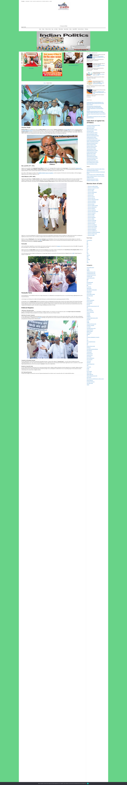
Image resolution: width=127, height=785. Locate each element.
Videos (43, 29)
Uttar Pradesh (89, 371)
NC (87, 338)
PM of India (31, 68)
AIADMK (88, 259)
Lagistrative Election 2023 (91, 323)
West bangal (89, 377)
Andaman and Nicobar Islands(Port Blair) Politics (95, 168)
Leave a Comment (89, 61)
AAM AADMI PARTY (90, 267)
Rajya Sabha (67, 129)
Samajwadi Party (90, 355)
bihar (88, 279)
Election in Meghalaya (92, 210)
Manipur (88, 334)
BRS (87, 285)
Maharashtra (94, 57)
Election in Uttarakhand (92, 224)
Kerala (88, 321)
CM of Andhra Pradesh (91, 294)
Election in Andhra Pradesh (93, 186)
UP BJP (88, 368)
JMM (87, 256)
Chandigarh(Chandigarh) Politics (92, 170)
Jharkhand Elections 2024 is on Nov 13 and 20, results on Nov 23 (99, 64)
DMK (88, 258)
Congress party (78, 168)
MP (87, 335)
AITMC (88, 269)
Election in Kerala (91, 204)
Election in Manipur (91, 208)
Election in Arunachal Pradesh (93, 187)
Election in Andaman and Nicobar (94, 232)
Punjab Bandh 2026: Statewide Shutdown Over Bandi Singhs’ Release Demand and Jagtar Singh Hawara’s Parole (95, 103)
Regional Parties (90, 353)
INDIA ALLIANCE (90, 310)
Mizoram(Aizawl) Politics (91, 147)
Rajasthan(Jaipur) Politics (91, 153)
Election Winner (90, 301)
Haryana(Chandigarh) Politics (92, 134)
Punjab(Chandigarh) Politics (92, 152)
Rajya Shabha (66, 29)
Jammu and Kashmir (95, 83)
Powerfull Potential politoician (92, 349)
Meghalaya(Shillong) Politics (92, 146)
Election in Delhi (91, 193)
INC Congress (89, 309)
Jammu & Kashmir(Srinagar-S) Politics (95, 176)
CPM (87, 262)
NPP (87, 343)
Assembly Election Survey (91, 275)
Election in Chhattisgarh (92, 192)
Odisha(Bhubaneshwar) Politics (92, 150)
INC (87, 307)
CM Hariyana (89, 292)
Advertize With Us (39, 1)
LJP (87, 250)
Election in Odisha (91, 214)
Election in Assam (91, 189)
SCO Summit (89, 356)
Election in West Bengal (92, 227)
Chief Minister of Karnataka (92, 289)
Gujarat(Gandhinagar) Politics (92, 132)
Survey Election (89, 359)
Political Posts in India (91, 346)
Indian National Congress (28, 130)
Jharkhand (99, 65)
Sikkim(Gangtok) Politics (91, 155)
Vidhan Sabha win (90, 374)
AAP (87, 246)
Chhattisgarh (89, 288)
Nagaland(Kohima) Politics (91, 149)
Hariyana (97, 92)
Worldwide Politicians (91, 381)
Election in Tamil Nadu (92, 220)
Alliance (88, 270)
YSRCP (88, 384)
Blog (52, 29)
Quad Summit (89, 352)
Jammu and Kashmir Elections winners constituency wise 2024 (99, 73)
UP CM (88, 369)
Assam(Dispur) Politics (91, 126)
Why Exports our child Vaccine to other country (95, 378)
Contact (31, 1)
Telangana (88, 362)
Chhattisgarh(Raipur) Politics (92, 129)
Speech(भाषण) (75, 29)
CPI (87, 261)
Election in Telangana (92, 221)
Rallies (70, 29)
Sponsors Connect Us (45, 1)
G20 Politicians (89, 303)
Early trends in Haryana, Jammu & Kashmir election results (98, 81)
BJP (40, 240)
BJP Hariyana (89, 283)
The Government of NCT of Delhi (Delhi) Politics (95, 174)
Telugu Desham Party (90, 364)
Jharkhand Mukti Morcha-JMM (92, 318)
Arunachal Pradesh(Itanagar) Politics (93, 125)
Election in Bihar (91, 190)
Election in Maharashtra (92, 207)
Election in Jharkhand (92, 201)
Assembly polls (100, 91)
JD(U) (88, 249)
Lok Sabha (56, 29)
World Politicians (90, 380)
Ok (87, 783)
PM (87, 344)
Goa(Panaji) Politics (90, 131)
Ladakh (88, 322)
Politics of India (48, 29)
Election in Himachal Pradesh (93, 199)
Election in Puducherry (92, 229)
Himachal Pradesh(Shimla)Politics (93, 135)
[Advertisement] (63, 18)
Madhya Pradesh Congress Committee (45, 172)
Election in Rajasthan (91, 217)
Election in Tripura (91, 223)
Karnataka (88, 319)
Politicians (86, 29)
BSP (87, 244)
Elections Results (81, 29)
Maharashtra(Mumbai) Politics (92, 143)
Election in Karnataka (92, 202)
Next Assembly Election (100, 57)
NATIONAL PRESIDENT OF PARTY (93, 337)
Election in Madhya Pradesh (93, 205)
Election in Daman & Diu (92, 233)
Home (40, 29)
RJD (87, 243)
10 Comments (89, 79)
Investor (34, 1)
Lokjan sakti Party (90, 329)
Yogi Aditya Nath (90, 383)
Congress (58, 246)
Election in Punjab (91, 215)
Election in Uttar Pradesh (92, 226)
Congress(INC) (89, 240)
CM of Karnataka (90, 295)
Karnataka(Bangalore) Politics (92, 138)
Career (51, 1)
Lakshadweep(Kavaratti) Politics (92, 179)
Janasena (88, 313)
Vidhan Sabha (61, 29)
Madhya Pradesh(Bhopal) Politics (93, 141)
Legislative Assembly (90, 325)
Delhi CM (88, 298)
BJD (87, 252)
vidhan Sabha (89, 372)
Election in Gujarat (91, 196)
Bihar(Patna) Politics (90, 128)
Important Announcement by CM (93, 306)
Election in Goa (90, 195)
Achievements (27, 1)
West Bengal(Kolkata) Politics (92, 163)
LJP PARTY (89, 326)
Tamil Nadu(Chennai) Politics (92, 156)
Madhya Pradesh (90, 331)
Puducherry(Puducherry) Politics (92, 180)
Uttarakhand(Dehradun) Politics (92, 160)
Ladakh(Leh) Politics (90, 177)
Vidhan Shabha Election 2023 (92, 375)
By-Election (89, 286)
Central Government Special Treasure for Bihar (52, 78)
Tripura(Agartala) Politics (91, 159)
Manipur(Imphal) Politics (91, 144)
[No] (125, 783)
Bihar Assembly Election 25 (73, 65)
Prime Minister (89, 350)
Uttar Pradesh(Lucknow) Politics (92, 162)
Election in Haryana (91, 198)
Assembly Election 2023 (91, 272)
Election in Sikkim (91, 218)
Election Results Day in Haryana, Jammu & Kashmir (99, 90)
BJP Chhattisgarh (90, 282)
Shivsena (88, 255)
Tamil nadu (89, 361)
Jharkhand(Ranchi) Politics (91, 137)
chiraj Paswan (89, 291)
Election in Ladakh (91, 235)
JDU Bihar (88, 315)
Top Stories (97, 66)
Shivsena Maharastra (90, 358)
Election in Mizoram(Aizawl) (93, 211)
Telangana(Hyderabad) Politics (92, 158)
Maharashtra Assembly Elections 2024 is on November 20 (99, 55)
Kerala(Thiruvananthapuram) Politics (93, 140)
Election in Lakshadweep (92, 230)
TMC (87, 253)
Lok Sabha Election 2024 (91, 328)
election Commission (100, 56)
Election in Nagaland (91, 212)
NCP (87, 340)
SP (87, 247)
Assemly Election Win (91, 277)
